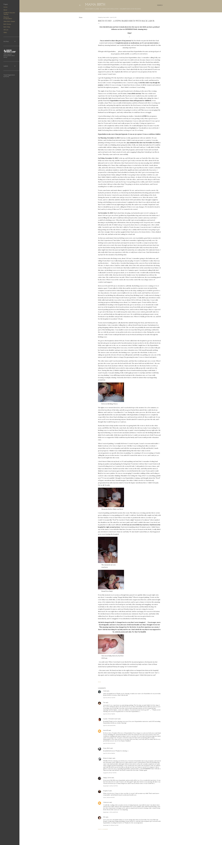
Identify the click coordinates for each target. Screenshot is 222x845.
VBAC (5, 32)
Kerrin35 (105, 730)
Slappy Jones (107, 777)
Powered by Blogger (122, 839)
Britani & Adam (107, 758)
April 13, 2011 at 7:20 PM (109, 697)
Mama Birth (95, 4)
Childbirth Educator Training (130, 9)
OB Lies (5, 30)
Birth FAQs (6, 27)
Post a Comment (103, 829)
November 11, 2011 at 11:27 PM (110, 786)
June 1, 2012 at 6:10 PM (109, 797)
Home (5, 7)
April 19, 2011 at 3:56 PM (109, 753)
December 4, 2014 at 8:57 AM (110, 812)
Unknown (106, 802)
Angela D (106, 791)
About (5, 10)
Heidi (104, 691)
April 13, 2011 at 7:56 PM (109, 714)
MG (104, 817)
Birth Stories (7, 24)
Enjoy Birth (106, 748)
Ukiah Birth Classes (92, 9)
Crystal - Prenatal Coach (110, 719)
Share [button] (80, 17)
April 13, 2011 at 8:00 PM (109, 725)
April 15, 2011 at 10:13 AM (109, 743)
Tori (104, 702)
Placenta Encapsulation (109, 9)
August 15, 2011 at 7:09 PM (109, 772)
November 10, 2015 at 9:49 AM (110, 825)
